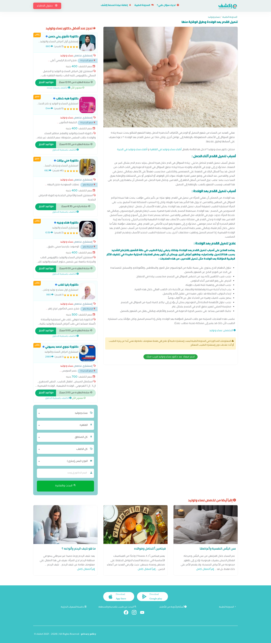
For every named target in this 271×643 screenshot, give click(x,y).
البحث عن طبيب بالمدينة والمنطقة (116, 607)
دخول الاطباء (45, 6)
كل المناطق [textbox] (81, 437)
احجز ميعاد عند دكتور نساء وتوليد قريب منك (170, 357)
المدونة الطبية (142, 6)
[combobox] (63, 413)
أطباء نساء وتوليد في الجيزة (132, 150)
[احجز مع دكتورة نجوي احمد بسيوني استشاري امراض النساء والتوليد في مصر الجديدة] (87, 353)
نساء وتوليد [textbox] (81, 413)
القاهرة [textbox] (84, 425)
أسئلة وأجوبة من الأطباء (171, 607)
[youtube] (143, 613)
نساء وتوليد (214, 18)
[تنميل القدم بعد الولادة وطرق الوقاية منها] (170, 78)
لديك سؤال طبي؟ (166, 6)
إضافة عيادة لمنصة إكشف (114, 6)
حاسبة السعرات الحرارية (72, 607)
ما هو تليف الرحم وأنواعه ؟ (79, 549)
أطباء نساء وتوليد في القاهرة (165, 150)
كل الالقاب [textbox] (82, 449)
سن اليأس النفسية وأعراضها (218, 549)
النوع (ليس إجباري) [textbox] (77, 461)
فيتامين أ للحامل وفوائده (150, 549)
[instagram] (135, 613)
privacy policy (88, 634)
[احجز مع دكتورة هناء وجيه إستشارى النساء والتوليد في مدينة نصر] (87, 229)
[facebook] (127, 613)
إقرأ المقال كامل (205, 569)
